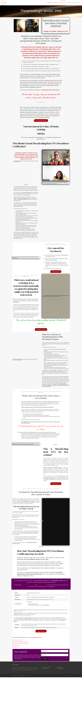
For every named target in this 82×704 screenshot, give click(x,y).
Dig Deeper (34, 583)
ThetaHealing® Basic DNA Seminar (51, 90)
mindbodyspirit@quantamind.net (47, 598)
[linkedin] (69, 674)
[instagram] (67, 674)
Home (37, 13)
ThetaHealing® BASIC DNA (50, 477)
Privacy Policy (44, 667)
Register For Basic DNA (18, 638)
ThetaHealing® (16, 233)
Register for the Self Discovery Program (21, 642)
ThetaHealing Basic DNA (17, 311)
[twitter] (65, 674)
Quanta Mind (22, 674)
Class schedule (17, 645)
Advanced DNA (27, 583)
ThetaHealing (53, 82)
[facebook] (63, 674)
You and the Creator (45, 583)
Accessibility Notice (60, 667)
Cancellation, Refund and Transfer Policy (21, 640)
